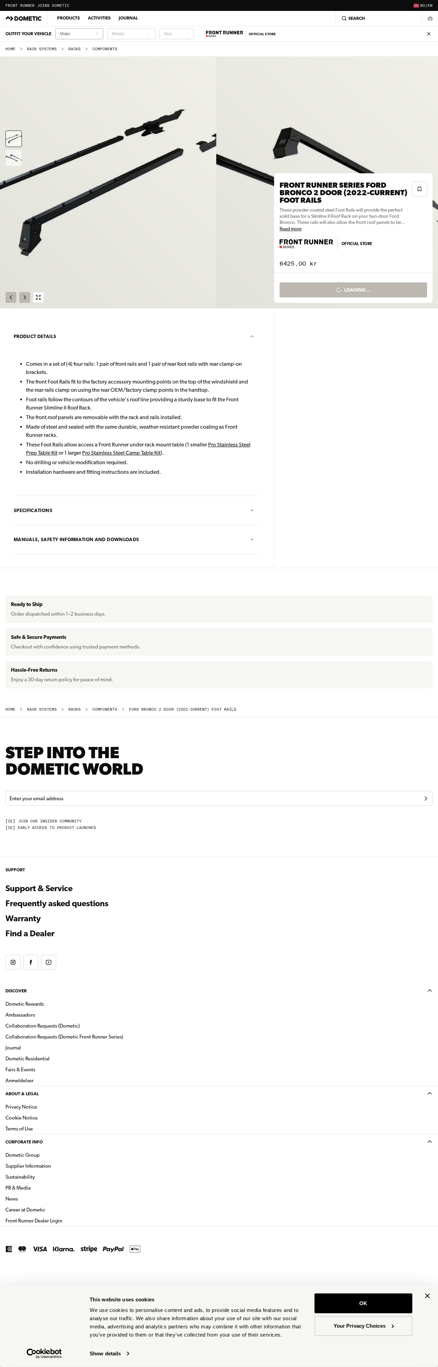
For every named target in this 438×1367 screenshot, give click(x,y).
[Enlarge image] (38, 297)
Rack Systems (42, 49)
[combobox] (79, 33)
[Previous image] (109, 182)
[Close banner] (427, 1296)
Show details (105, 1353)
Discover (16, 990)
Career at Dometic (46, 1209)
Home (10, 49)
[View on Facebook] (30, 962)
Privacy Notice (21, 1107)
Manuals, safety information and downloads (76, 539)
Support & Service (39, 888)
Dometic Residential (49, 1058)
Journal (128, 18)
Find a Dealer (29, 933)
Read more (290, 228)
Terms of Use (19, 1129)
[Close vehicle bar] (429, 34)
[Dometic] (23, 18)
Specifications (33, 510)
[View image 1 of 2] (13, 139)
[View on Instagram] (13, 962)
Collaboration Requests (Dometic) (42, 1026)
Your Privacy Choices (360, 1325)
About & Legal (22, 1093)
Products (68, 18)
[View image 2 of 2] (13, 158)
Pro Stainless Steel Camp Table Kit (121, 453)
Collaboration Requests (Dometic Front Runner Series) (64, 1037)
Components (104, 49)
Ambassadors (20, 1015)
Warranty (23, 918)
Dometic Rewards (24, 1004)
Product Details (35, 336)
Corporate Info (24, 1141)
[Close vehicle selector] (430, 18)
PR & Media (39, 1187)
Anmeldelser (19, 1080)
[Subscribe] (426, 798)
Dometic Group (44, 1155)
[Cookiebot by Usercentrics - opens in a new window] (44, 1354)
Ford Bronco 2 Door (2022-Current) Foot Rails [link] (182, 709)
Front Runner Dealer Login (55, 1220)
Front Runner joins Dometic (37, 6)
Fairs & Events (20, 1070)
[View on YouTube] (48, 962)
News (33, 1198)
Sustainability (20, 1177)
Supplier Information (28, 1166)
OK (363, 1303)
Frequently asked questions (56, 903)
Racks (74, 49)
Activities (99, 18)
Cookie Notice (21, 1118)
